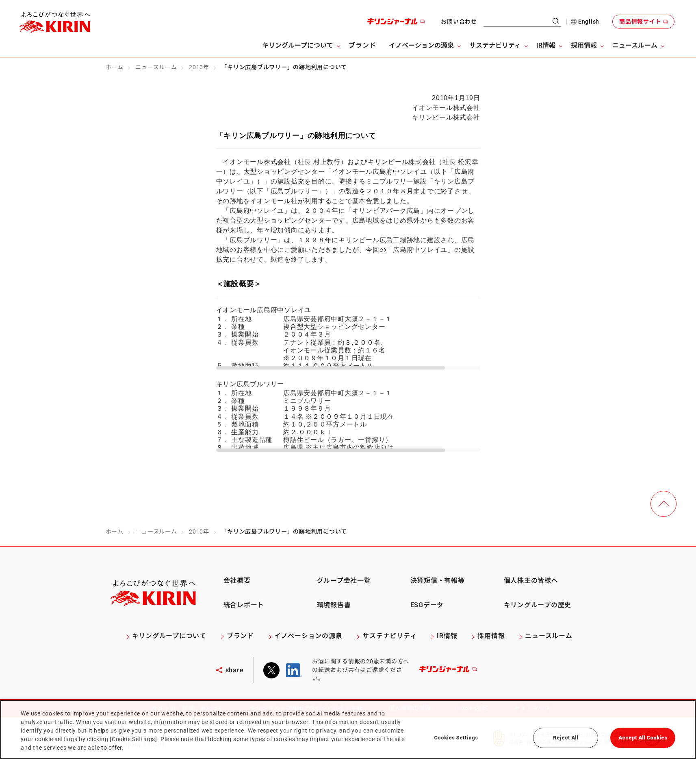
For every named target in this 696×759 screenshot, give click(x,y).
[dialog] (348, 729)
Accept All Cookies (642, 738)
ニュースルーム (156, 67)
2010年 (199, 67)
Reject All (565, 738)
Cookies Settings (456, 738)
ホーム (115, 67)
